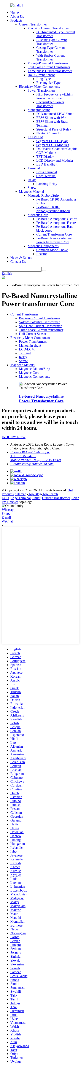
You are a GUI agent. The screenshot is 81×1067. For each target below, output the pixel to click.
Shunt (36, 498)
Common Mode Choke (52, 250)
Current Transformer (33, 24)
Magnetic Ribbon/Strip (43, 195)
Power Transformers (41, 90)
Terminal (34, 168)
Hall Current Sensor (41, 75)
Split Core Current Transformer (49, 67)
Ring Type (43, 79)
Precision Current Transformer (48, 28)
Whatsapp (8, 509)
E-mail (6, 517)
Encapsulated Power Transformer (50, 104)
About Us (17, 16)
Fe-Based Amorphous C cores (56, 219)
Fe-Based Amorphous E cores (56, 223)
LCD (5, 498)
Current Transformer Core (54, 234)
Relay (32, 180)
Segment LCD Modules (52, 145)
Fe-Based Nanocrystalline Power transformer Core (53, 240)
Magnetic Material (31, 191)
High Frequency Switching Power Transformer (54, 96)
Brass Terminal (46, 172)
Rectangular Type (48, 82)
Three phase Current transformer (50, 71)
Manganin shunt (39, 110)
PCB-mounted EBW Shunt (54, 114)
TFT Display (45, 156)
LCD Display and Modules (54, 160)
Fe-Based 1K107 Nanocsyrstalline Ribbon (53, 209)
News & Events (21, 258)
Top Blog (34, 494)
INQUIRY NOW (13, 437)
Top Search (50, 494)
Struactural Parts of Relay (53, 129)
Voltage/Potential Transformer (48, 63)
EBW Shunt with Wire (51, 117)
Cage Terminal (46, 176)
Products (16, 20)
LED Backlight (46, 164)
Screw (32, 188)
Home (14, 12)
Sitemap (20, 494)
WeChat (7, 521)
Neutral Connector (49, 133)
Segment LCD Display (52, 141)
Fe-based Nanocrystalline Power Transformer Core (41, 398)
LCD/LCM (35, 137)
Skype (6, 513)
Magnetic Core (38, 215)
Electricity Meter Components (39, 86)
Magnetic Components (43, 246)
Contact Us (18, 261)
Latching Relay (46, 184)
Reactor (41, 254)
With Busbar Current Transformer (50, 57)
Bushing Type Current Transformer (51, 42)
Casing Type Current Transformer (50, 49)
